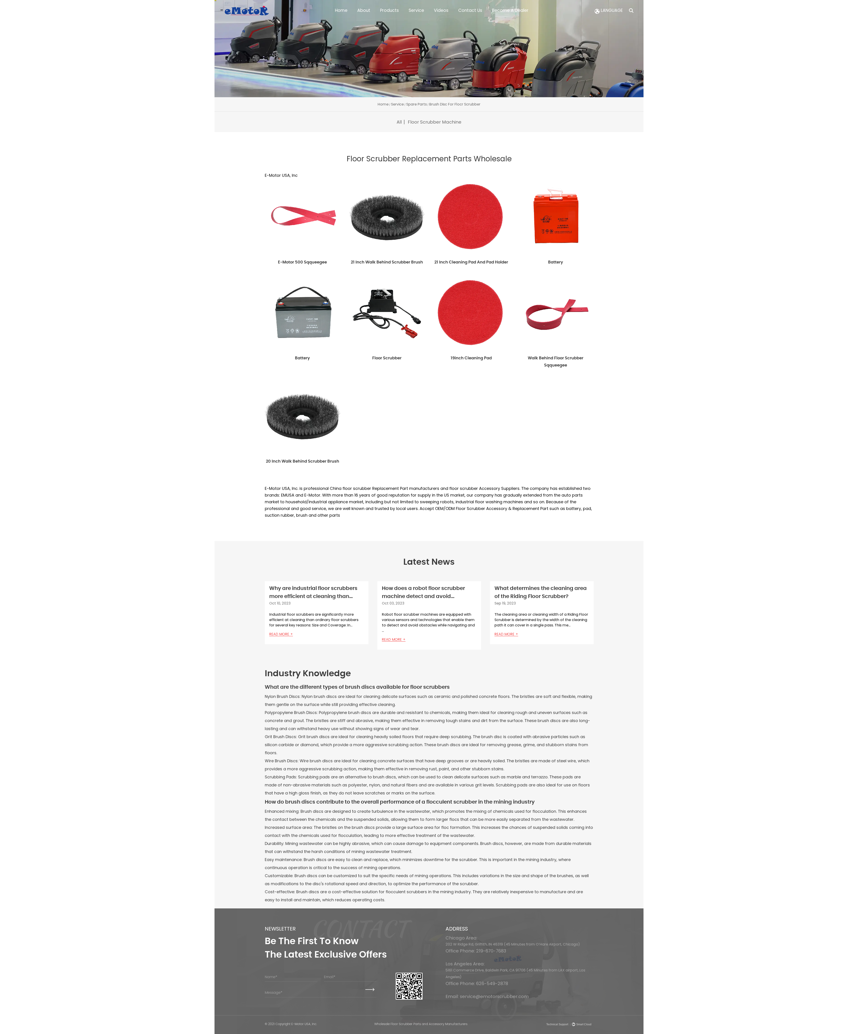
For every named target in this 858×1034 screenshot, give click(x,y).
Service (416, 10)
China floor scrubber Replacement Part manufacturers (384, 488)
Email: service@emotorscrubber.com (487, 996)
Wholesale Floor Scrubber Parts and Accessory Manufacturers (420, 1024)
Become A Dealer (510, 10)
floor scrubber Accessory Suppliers (484, 488)
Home (341, 10)
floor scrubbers (430, 687)
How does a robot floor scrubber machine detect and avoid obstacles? (423, 596)
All (399, 122)
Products (389, 10)
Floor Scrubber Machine (434, 122)
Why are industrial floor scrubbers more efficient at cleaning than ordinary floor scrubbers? (313, 596)
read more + (281, 634)
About (363, 10)
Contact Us (470, 10)
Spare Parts (416, 104)
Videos (441, 10)
